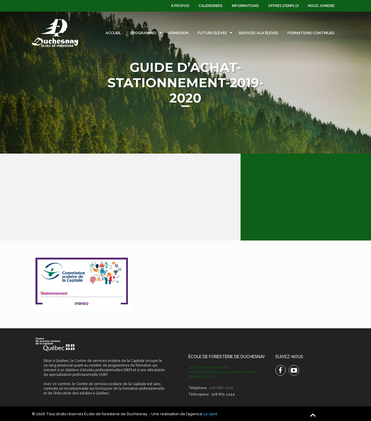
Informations (245, 6)
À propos (180, 6)
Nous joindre (321, 6)
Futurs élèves (212, 33)
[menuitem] (180, 6)
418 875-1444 (223, 394)
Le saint (210, 414)
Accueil (113, 33)
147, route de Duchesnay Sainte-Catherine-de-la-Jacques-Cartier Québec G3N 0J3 (222, 372)
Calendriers (211, 6)
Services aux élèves (258, 33)
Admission (178, 33)
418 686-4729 (221, 388)
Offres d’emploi (283, 6)
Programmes (143, 33)
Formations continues (311, 33)
